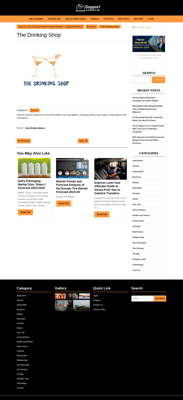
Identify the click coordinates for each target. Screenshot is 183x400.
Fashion (94, 19)
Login (151, 19)
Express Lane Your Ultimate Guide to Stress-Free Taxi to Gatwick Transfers (107, 188)
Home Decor (138, 221)
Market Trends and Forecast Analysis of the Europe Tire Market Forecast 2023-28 (72, 187)
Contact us (98, 305)
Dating (135, 182)
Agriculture (137, 160)
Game (135, 199)
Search (149, 73)
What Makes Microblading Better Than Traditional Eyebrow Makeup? (147, 109)
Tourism (136, 270)
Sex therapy (138, 248)
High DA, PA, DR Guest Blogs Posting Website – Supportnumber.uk (50, 27)
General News (139, 210)
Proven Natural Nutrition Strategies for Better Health (145, 99)
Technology (54, 19)
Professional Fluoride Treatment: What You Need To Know (147, 119)
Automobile (137, 171)
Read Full (27, 213)
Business (91, 27)
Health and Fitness (76, 19)
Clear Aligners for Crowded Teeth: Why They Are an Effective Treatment (148, 129)
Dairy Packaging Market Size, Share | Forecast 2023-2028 (31, 184)
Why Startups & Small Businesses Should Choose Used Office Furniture (148, 140)
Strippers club (139, 259)
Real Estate (137, 232)
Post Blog (123, 19)
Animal (135, 166)
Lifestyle (108, 19)
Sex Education (139, 243)
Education (137, 188)
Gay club (136, 204)
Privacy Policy (99, 309)
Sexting (136, 254)
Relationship (36, 19)
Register (138, 19)
